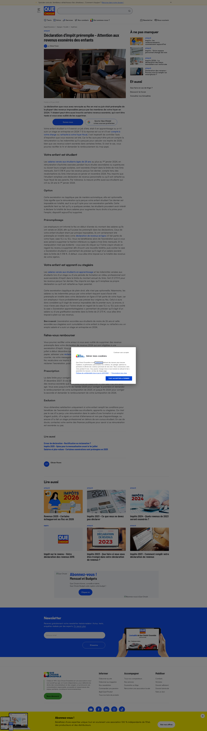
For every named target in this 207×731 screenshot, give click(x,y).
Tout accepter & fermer (118, 378)
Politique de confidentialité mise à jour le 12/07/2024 (92, 373)
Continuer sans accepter (121, 352)
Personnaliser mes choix (119, 373)
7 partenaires (99, 362)
